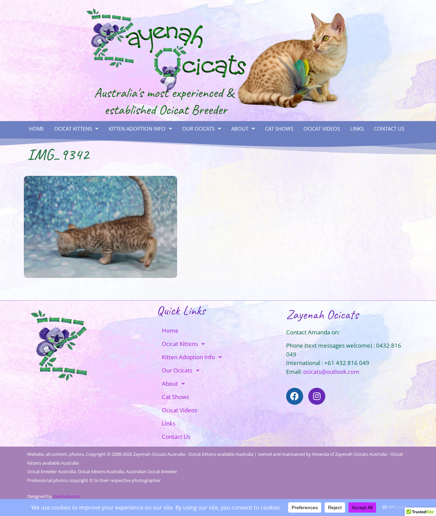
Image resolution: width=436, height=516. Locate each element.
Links (357, 128)
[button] (76, 128)
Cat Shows (279, 128)
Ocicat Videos (321, 128)
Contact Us (389, 128)
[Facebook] (294, 396)
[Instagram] (316, 396)
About (239, 128)
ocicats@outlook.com (331, 372)
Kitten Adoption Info (137, 128)
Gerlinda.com (66, 496)
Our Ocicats (198, 128)
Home (36, 128)
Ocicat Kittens (73, 128)
